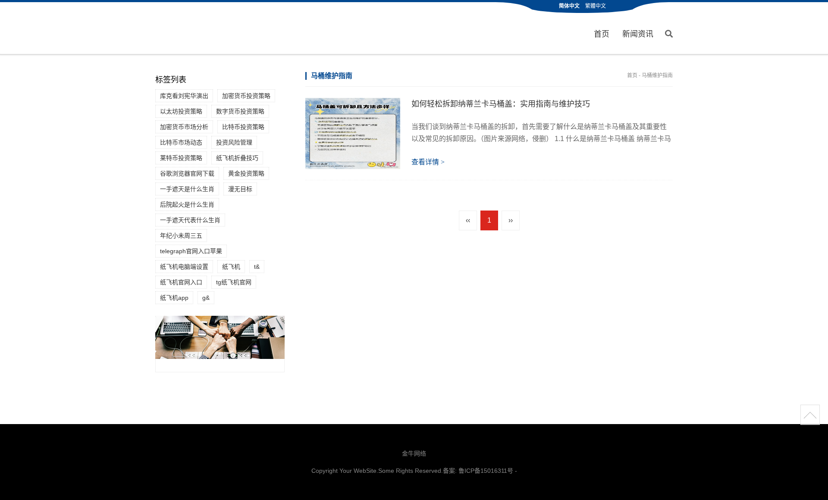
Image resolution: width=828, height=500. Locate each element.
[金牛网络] (192, 28)
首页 (601, 34)
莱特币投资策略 (181, 157)
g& (206, 297)
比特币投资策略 (243, 126)
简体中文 (569, 6)
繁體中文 (595, 6)
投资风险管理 (234, 142)
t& (257, 266)
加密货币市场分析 (184, 126)
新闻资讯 (637, 34)
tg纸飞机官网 (233, 282)
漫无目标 (240, 189)
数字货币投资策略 (240, 111)
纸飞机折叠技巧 (237, 157)
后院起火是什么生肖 (187, 204)
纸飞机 (231, 266)
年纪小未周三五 (181, 235)
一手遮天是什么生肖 (187, 189)
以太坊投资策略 (181, 111)
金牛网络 (414, 453)
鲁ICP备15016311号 (485, 470)
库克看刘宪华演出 (184, 95)
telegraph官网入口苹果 (191, 251)
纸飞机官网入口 (181, 282)
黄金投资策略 (246, 173)
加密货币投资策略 (246, 95)
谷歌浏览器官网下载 (187, 173)
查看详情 (428, 162)
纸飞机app (174, 297)
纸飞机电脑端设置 (184, 266)
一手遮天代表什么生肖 (190, 220)
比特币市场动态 (181, 142)
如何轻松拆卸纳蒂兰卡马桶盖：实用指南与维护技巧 (500, 104)
